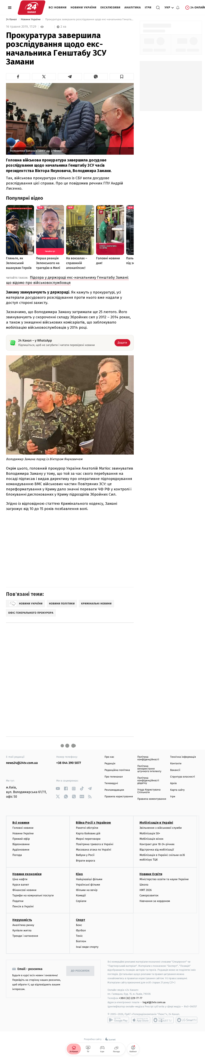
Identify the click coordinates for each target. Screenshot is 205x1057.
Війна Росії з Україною (93, 823)
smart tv (163, 1020)
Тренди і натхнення (25, 936)
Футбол (81, 930)
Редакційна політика (117, 770)
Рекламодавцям (114, 790)
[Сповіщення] (178, 7)
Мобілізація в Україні (156, 823)
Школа (144, 884)
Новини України (83, 7)
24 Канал (11, 19)
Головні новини (22, 828)
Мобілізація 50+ (150, 833)
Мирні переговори (88, 839)
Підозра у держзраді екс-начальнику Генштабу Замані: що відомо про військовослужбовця (67, 280)
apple (140, 1020)
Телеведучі (111, 783)
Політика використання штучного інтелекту (149, 769)
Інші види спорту (87, 947)
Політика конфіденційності (148, 758)
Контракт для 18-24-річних (157, 844)
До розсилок (80, 970)
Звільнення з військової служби (161, 828)
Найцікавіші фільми (89, 879)
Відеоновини (21, 844)
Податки (17, 901)
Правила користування (119, 796)
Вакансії (175, 770)
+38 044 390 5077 (68, 763)
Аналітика (133, 7)
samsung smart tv (186, 1020)
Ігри (148, 7)
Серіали (81, 901)
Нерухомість (22, 920)
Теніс (79, 936)
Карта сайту (177, 790)
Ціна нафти (19, 879)
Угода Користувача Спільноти (149, 791)
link (57, 788)
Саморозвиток (149, 895)
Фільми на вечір (86, 890)
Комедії (81, 895)
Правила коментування (151, 799)
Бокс (79, 925)
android (118, 1020)
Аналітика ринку (23, 925)
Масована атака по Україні (93, 849)
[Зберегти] (122, 76)
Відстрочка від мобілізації (157, 849)
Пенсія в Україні (23, 906)
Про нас (109, 757)
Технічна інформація (183, 757)
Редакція (110, 763)
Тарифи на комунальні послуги (33, 895)
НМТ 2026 (146, 890)
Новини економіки (26, 874)
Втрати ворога (85, 860)
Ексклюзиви (110, 7)
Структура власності (182, 776)
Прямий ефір (21, 839)
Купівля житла (21, 930)
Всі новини (58, 7)
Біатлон (81, 941)
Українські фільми (88, 884)
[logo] (31, 7)
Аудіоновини (20, 849)
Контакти (175, 763)
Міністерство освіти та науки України (164, 879)
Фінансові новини (24, 890)
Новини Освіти (151, 874)
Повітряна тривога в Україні (94, 844)
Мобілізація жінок (151, 839)
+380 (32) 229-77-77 (130, 998)
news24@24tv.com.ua (22, 763)
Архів (173, 783)
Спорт (80, 920)
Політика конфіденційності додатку (148, 780)
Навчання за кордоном (155, 901)
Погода (17, 855)
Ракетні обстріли (87, 828)
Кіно (79, 874)
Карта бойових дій (88, 833)
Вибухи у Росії (85, 855)
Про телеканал (114, 776)
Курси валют (20, 884)
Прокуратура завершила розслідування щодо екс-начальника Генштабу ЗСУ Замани (89, 19)
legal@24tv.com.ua (154, 1002)
